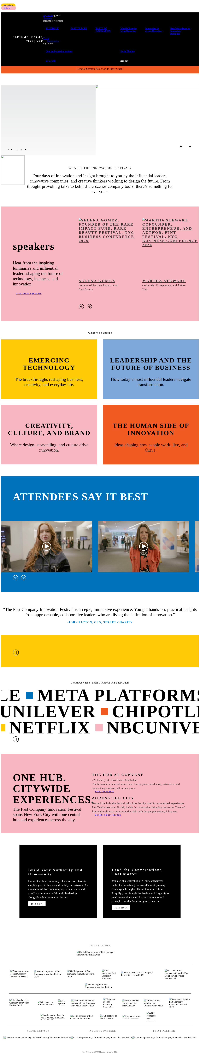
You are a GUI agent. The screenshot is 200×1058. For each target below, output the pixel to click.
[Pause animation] (16, 652)
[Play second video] (143, 546)
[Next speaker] (89, 306)
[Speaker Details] (107, 247)
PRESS (122, 1048)
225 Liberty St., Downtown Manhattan (114, 779)
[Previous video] (15, 577)
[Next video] (23, 577)
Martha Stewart (164, 281)
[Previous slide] (181, 147)
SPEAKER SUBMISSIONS (78, 1048)
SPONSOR (106, 1048)
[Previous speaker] (81, 306)
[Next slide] (190, 147)
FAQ (135, 1048)
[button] (8, 5)
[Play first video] (46, 546)
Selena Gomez (97, 281)
